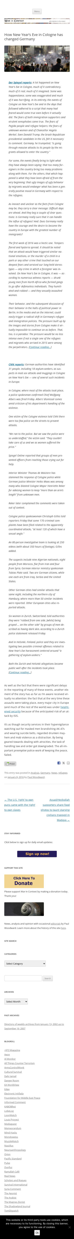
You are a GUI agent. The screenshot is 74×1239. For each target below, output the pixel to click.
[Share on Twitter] (63, 763)
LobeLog (9, 1110)
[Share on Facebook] (58, 763)
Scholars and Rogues (15, 1180)
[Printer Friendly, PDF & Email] (10, 763)
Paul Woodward (36, 777)
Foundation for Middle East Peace (22, 1097)
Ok (37, 1232)
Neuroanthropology (15, 1150)
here (63, 928)
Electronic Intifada (14, 1093)
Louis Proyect (11, 1119)
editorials (56, 923)
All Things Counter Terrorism (19, 1063)
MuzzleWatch (11, 1141)
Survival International (15, 1184)
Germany (45, 772)
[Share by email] (68, 763)
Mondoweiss (11, 1137)
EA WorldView (11, 1084)
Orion (7, 1154)
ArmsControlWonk (14, 1067)
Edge (7, 1089)
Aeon (7, 1054)
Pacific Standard (13, 1158)
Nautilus (8, 1145)
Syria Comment (12, 1189)
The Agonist (10, 1193)
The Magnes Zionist (14, 1202)
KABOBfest (10, 1106)
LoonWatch (10, 1115)
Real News (9, 1176)
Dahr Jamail (10, 1076)
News (54, 772)
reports (20, 82)
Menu (37, 11)
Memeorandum (12, 1128)
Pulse (7, 1163)
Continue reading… (40, 347)
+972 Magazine (12, 1050)
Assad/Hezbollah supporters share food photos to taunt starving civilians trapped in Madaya (55, 810)
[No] (69, 1227)
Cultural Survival (13, 1071)
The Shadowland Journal (17, 1206)
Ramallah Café (11, 1171)
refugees (63, 772)
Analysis (35, 772)
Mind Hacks (10, 1132)
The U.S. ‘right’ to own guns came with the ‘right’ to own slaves (19, 805)
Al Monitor (10, 1058)
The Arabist (10, 1197)
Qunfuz (8, 1167)
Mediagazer (10, 1124)
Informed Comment (15, 1102)
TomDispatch (11, 1210)
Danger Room (11, 1080)
